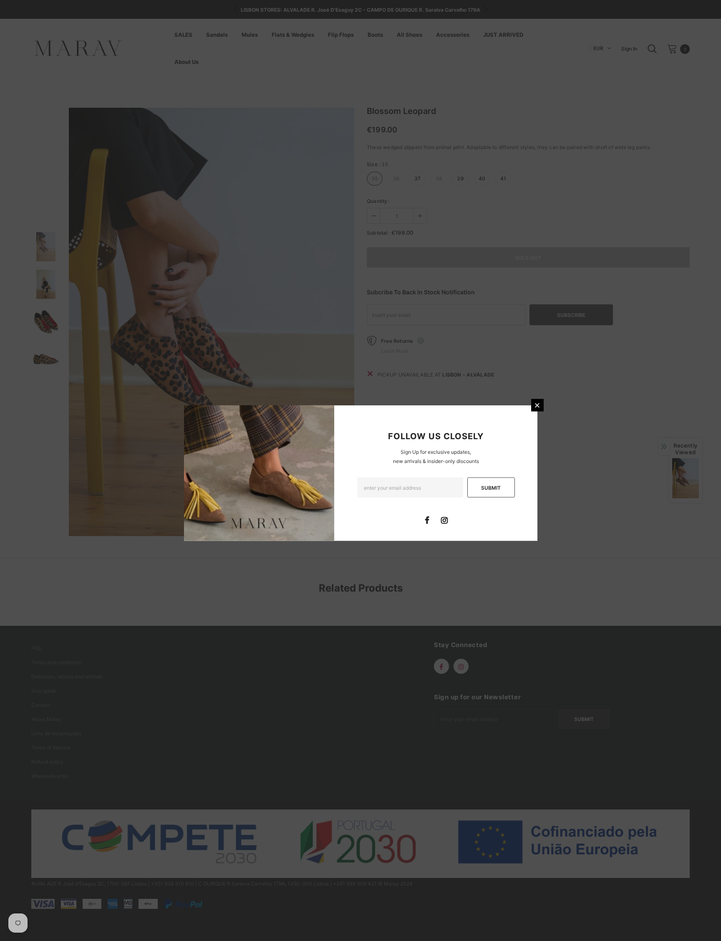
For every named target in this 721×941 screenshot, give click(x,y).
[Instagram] (444, 520)
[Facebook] (427, 520)
